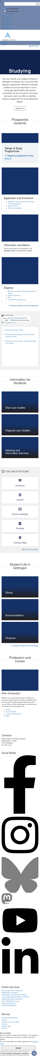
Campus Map (6, 1026)
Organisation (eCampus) (10, 992)
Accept (18, 1048)
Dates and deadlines (15, 208)
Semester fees (13, 206)
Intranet (4, 1024)
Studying (7, 22)
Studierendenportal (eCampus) (12, 999)
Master (10, 293)
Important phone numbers (10, 1022)
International (8, 29)
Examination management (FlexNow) (14, 995)
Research (7, 20)
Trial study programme (18, 318)
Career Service (11, 712)
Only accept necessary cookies (14, 1053)
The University (9, 16)
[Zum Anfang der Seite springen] (34, 1053)
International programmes (17, 300)
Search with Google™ (12, 9)
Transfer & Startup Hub (13, 714)
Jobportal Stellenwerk (9, 1005)
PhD (9, 297)
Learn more (10, 251)
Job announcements (8, 1003)
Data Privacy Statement (9, 1018)
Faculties (7, 18)
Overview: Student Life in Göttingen (25, 646)
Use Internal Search (12, 11)
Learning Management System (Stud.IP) (15, 997)
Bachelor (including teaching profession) (22, 291)
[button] (4, 42)
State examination (14, 295)
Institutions (8, 24)
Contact (4, 1020)
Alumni (6, 27)
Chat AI (4, 1001)
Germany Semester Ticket (14, 330)
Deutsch (34, 46)
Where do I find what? (30, 549)
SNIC (7, 716)
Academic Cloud (13, 1001)
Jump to (19, 108)
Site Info (4, 1028)
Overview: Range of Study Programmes (24, 305)
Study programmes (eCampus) (12, 990)
